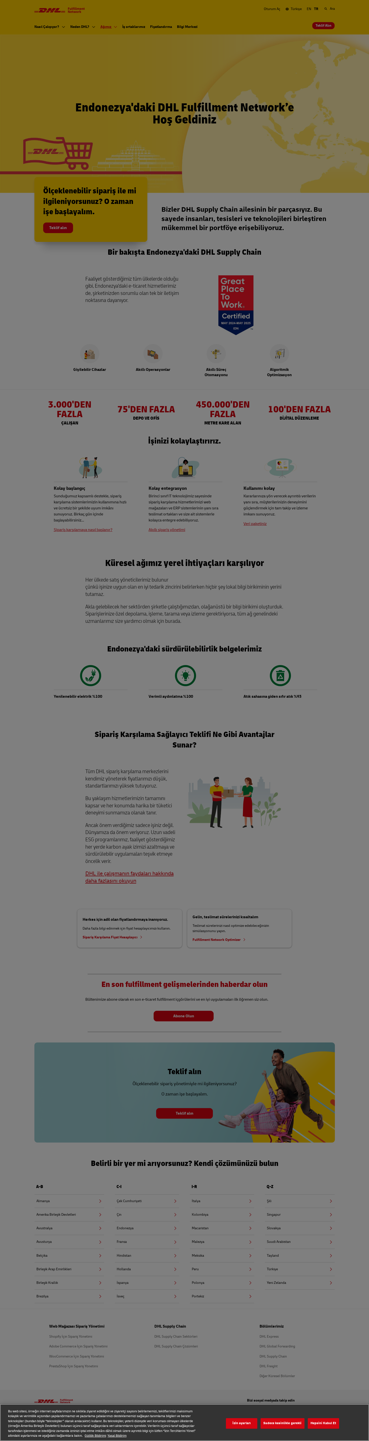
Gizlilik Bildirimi (95, 1436)
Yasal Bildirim (117, 1436)
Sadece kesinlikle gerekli (282, 1423)
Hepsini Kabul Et (323, 1423)
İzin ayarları (241, 1423)
